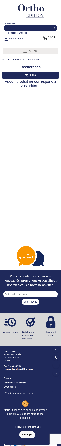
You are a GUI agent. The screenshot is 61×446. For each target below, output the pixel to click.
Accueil (7, 378)
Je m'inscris (30, 301)
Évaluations (10, 386)
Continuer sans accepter (19, 393)
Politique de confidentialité (27, 426)
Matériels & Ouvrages (15, 382)
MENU (33, 51)
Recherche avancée (17, 33)
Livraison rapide (10, 332)
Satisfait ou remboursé (28, 336)
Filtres (32, 75)
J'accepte (27, 434)
